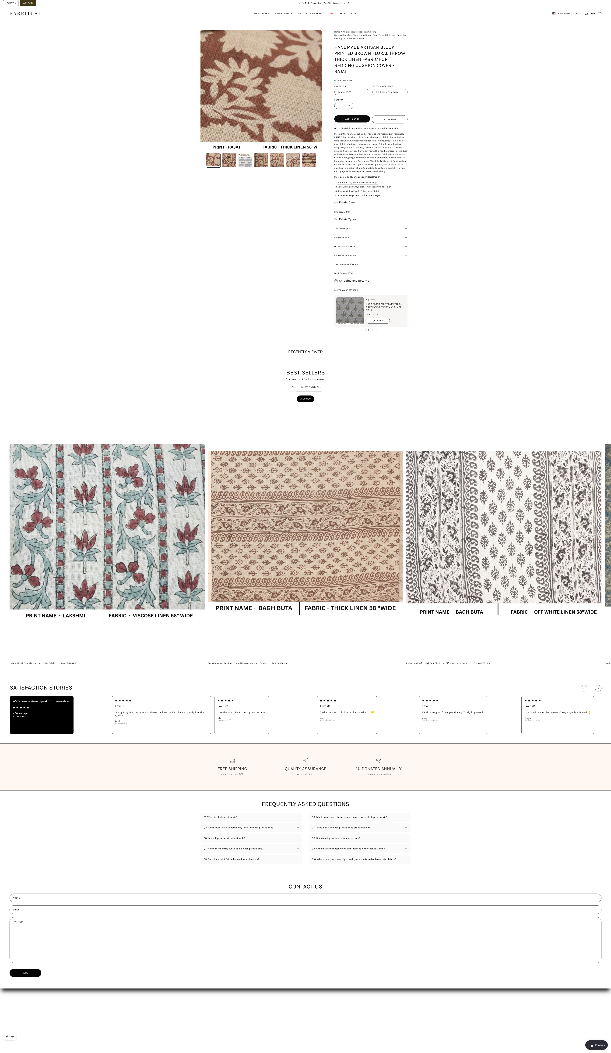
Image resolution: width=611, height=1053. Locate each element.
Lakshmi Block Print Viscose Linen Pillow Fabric (32, 663)
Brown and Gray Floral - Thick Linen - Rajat (358, 191)
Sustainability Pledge (212, 1025)
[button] (586, 13)
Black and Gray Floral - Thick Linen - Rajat (357, 182)
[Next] (598, 688)
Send (25, 972)
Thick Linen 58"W (342, 228)
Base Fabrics (207, 1005)
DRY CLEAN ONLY (342, 212)
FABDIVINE (11, 3)
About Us (249, 1005)
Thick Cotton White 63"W (346, 264)
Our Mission (207, 1015)
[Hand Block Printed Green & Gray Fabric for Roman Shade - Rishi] (350, 311)
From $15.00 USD (69, 663)
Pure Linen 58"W (342, 237)
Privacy (291, 1020)
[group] (305, 535)
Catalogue (205, 1010)
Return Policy (294, 1010)
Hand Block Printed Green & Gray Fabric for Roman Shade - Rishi (384, 307)
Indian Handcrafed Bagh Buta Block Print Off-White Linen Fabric (436, 663)
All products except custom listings (360, 32)
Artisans (205, 1020)
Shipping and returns (346, 290)
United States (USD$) (567, 13)
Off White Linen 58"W (344, 246)
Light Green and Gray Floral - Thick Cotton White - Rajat (364, 186)
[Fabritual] (25, 13)
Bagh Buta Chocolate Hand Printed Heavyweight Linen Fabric (237, 663)
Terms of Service (296, 1015)
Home (337, 32)
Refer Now (249, 1025)
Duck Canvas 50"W (343, 273)
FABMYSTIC (27, 3)
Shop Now (305, 398)
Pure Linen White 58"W (345, 255)
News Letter (250, 1015)
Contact (248, 1020)
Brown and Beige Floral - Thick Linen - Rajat (358, 195)
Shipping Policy (295, 1005)
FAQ (246, 1010)
